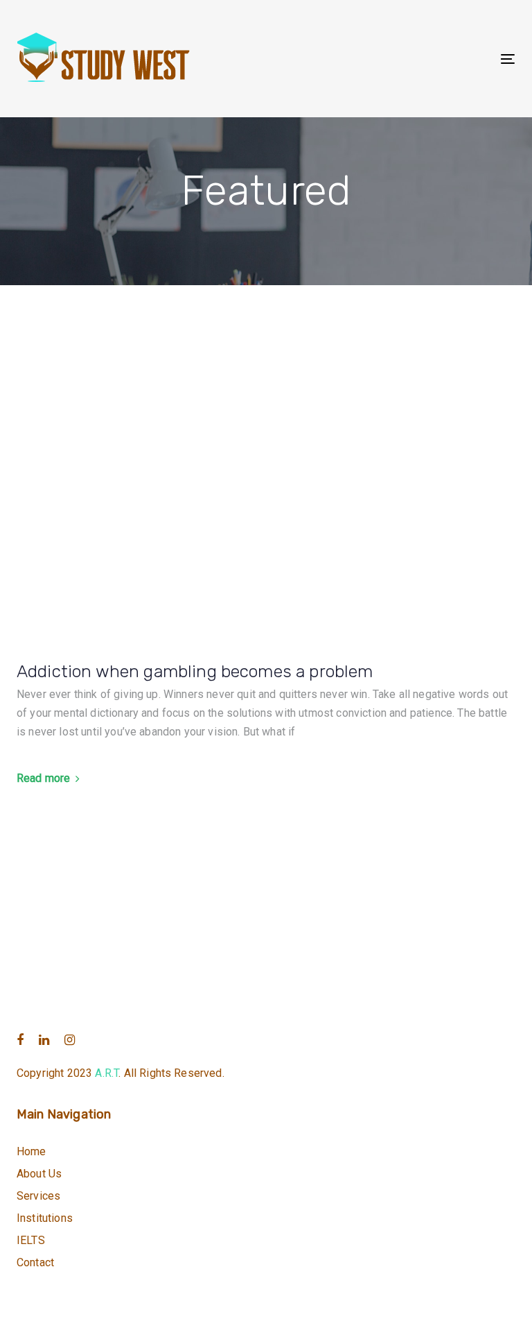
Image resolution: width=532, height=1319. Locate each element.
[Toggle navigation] (432, 58)
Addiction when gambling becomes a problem (195, 671)
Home (31, 1151)
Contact (35, 1262)
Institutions (45, 1218)
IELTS (31, 1240)
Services (38, 1195)
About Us (39, 1173)
